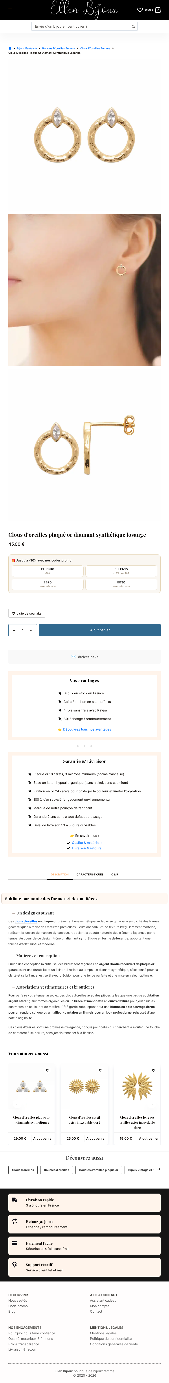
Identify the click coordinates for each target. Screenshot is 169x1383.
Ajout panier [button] (43, 1138)
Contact (96, 1311)
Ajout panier (100, 630)
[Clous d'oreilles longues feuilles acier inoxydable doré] (137, 1086)
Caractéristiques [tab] (90, 874)
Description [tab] (60, 874)
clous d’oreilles (26, 921)
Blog (11, 1311)
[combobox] (80, 26)
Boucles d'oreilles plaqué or (98, 1170)
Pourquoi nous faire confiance (31, 1333)
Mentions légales (103, 1333)
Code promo (18, 1306)
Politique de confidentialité (111, 1339)
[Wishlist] (140, 10)
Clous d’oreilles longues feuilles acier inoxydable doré (137, 1122)
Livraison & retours (86, 848)
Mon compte (99, 1306)
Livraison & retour (22, 1349)
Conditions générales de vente (114, 1344)
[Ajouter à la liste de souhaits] (47, 1070)
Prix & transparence (23, 1344)
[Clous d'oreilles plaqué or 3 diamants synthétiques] (31, 1086)
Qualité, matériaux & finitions (30, 1339)
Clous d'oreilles (23, 1170)
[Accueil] (10, 48)
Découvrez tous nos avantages (87, 729)
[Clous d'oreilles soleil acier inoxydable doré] (84, 1086)
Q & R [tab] (114, 874)
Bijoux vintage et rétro (144, 1170)
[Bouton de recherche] (133, 26)
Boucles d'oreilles (56, 1170)
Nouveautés (17, 1300)
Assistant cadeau (103, 1300)
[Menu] (10, 10)
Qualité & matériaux (87, 843)
